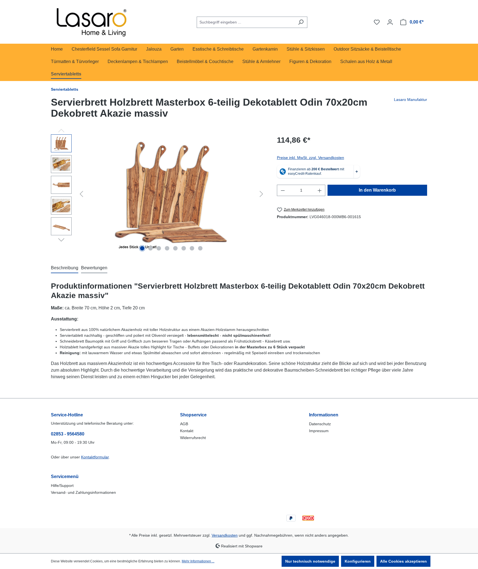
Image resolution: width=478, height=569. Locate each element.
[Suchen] (300, 22)
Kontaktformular (95, 457)
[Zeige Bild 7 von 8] (192, 248)
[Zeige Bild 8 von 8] (200, 248)
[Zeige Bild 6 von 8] (183, 248)
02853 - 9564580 (67, 434)
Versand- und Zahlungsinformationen (83, 492)
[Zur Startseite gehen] (92, 21)
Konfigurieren (358, 561)
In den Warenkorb (377, 190)
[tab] (64, 268)
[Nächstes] (261, 194)
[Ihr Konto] (390, 22)
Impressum (319, 431)
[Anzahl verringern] (283, 190)
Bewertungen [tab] (94, 267)
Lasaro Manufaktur (410, 99)
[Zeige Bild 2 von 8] (150, 248)
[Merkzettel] (376, 22)
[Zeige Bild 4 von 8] (167, 248)
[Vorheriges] (81, 194)
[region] (158, 193)
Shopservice (193, 415)
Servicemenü (65, 476)
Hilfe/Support (62, 485)
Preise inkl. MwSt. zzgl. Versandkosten (310, 157)
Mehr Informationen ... (198, 561)
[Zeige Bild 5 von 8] (175, 248)
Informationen (323, 415)
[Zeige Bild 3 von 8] (159, 248)
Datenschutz (320, 424)
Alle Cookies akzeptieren (403, 561)
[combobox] (246, 22)
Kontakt (186, 431)
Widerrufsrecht (193, 437)
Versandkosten (225, 535)
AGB (184, 424)
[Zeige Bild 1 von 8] (142, 248)
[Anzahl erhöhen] (320, 190)
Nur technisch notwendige (310, 561)
